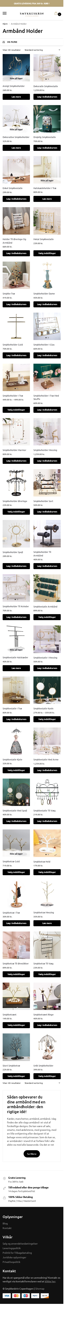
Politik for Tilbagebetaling (17, 1252)
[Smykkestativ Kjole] (16, 741)
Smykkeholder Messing (45, 449)
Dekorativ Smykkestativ (45, 86)
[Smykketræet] (16, 996)
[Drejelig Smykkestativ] (47, 118)
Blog (5, 1223)
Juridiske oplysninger (14, 1257)
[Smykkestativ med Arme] (47, 741)
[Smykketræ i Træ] (16, 894)
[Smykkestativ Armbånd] (47, 588)
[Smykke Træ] (16, 275)
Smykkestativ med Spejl (15, 810)
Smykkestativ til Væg (44, 810)
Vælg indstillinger (47, 253)
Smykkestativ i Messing (45, 657)
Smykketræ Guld (11, 861)
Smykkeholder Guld (13, 344)
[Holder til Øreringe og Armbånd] (16, 221)
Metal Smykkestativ (43, 239)
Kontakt (7, 1228)
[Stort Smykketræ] (16, 1047)
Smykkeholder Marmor (14, 449)
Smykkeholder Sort (43, 501)
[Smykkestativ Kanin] (47, 690)
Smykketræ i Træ (11, 912)
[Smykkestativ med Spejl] (16, 792)
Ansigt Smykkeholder (14, 85)
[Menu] (8, 13)
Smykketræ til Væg (43, 963)
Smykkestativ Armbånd (45, 606)
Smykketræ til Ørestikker (16, 963)
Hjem (5, 23)
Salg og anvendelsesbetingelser (20, 1243)
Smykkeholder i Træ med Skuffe (46, 397)
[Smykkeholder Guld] (16, 326)
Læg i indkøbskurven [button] (47, 96)
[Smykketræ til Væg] (47, 945)
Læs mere (16, 96)
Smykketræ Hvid (41, 861)
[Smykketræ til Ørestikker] (16, 945)
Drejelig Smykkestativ (44, 136)
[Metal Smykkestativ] (47, 221)
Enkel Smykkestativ (13, 188)
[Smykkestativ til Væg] (47, 792)
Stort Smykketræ (11, 1065)
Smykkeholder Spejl (13, 552)
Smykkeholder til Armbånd (42, 553)
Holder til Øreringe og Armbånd (14, 241)
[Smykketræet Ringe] (47, 996)
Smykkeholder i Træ (13, 395)
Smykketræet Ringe (43, 1014)
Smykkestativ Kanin (43, 708)
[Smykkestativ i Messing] (47, 639)
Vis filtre (12, 41)
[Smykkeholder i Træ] (16, 377)
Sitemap (39, 1288)
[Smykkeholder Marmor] (16, 431)
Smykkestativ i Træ (12, 708)
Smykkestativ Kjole (12, 759)
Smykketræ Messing (43, 912)
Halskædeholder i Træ (44, 188)
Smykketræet (9, 1014)
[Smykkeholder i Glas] (47, 326)
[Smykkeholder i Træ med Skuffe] (47, 377)
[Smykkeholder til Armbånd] (47, 533)
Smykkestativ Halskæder (15, 657)
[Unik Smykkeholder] (47, 1047)
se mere (31, 1153)
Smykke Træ (9, 293)
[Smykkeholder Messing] (47, 431)
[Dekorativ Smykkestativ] (47, 67)
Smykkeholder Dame (44, 293)
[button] (57, 13)
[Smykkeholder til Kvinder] (16, 588)
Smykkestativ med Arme (45, 759)
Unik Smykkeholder (43, 1065)
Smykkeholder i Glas (44, 344)
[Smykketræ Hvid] (47, 843)
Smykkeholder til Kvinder (16, 606)
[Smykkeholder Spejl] (16, 533)
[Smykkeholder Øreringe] (16, 482)
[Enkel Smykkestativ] (16, 170)
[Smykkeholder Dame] (47, 275)
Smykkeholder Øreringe (15, 501)
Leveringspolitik (12, 1248)
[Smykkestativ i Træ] (16, 690)
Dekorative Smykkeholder (16, 136)
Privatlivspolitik (11, 1261)
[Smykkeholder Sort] (47, 482)
